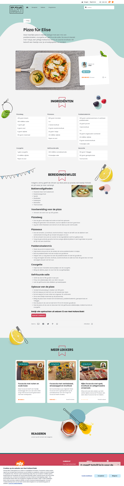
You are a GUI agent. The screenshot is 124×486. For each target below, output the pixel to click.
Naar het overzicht (38, 315)
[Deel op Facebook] (43, 324)
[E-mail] (38, 324)
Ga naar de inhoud (62, 1)
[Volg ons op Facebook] (107, 461)
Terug (27, 20)
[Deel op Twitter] (48, 324)
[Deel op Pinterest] (52, 324)
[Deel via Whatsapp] (57, 324)
